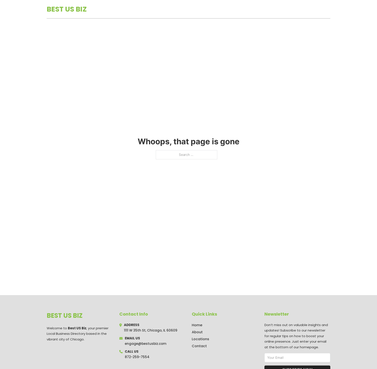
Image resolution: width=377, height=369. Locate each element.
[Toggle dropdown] (328, 9)
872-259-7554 (137, 357)
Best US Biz (67, 9)
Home (279, 9)
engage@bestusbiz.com (145, 343)
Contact (199, 346)
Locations (299, 9)
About (197, 332)
